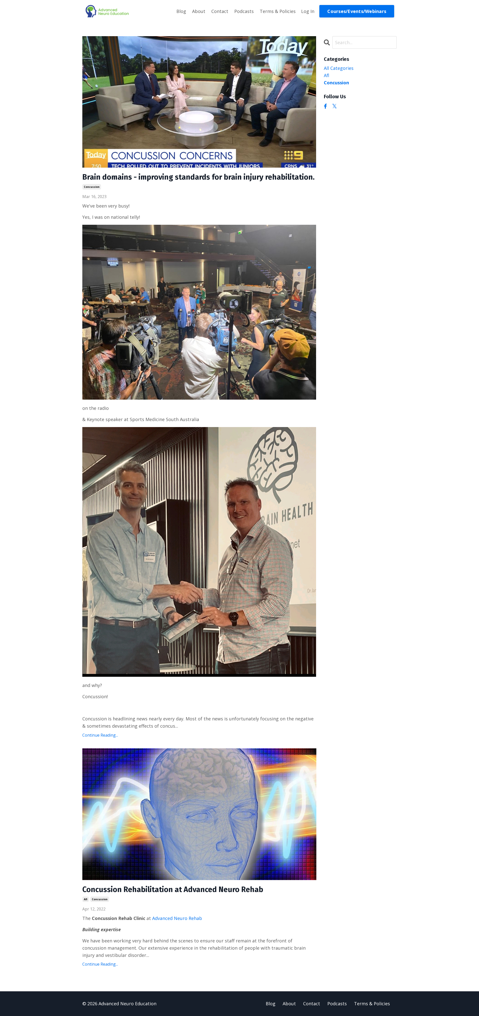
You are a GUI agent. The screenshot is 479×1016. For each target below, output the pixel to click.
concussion (92, 187)
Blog (181, 11)
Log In (307, 11)
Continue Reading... (100, 735)
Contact (219, 11)
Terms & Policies (278, 11)
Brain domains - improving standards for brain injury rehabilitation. (198, 177)
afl (85, 899)
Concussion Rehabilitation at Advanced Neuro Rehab (172, 889)
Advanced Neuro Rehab (177, 918)
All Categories (339, 68)
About (198, 11)
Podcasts (244, 11)
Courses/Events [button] (356, 11)
